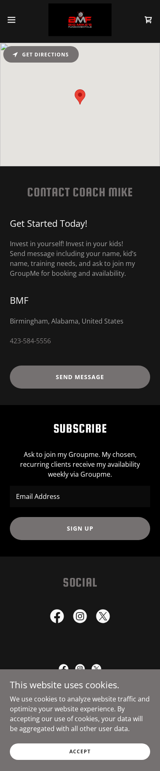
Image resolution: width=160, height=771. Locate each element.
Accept (80, 751)
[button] (14, 20)
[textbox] (80, 496)
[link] (80, 19)
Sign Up (80, 528)
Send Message (80, 377)
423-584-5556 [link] (30, 340)
